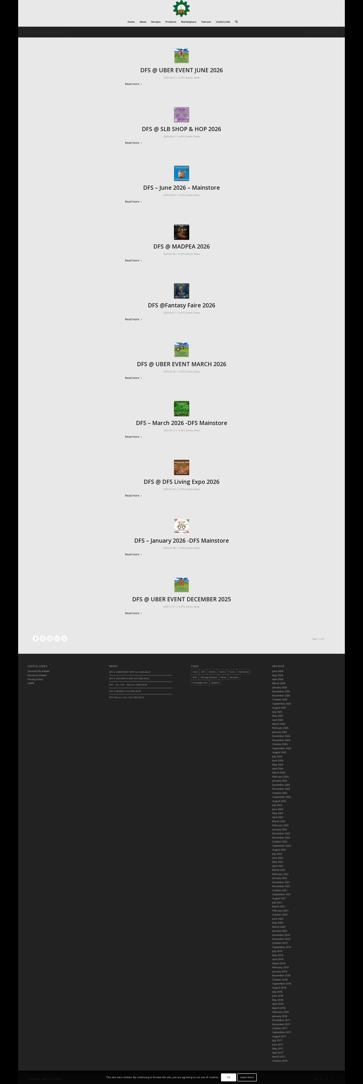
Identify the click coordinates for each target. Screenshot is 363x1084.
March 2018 (278, 1008)
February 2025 (280, 728)
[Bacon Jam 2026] (181, 173)
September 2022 (281, 845)
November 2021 (281, 886)
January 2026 (279, 687)
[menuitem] (131, 21)
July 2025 (277, 711)
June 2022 (277, 857)
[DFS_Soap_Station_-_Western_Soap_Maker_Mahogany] (181, 349)
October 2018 (279, 979)
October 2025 (279, 699)
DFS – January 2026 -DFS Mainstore (181, 540)
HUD (194, 677)
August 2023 (279, 801)
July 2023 (277, 805)
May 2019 (277, 955)
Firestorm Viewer (37, 675)
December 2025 (281, 691)
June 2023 (277, 809)
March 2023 (278, 821)
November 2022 (281, 837)
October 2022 (279, 841)
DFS (183, 77)
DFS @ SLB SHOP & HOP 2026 (181, 129)
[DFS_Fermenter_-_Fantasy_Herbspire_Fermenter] (181, 291)
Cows (195, 671)
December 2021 (281, 882)
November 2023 (281, 788)
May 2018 (277, 1000)
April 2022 (277, 866)
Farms (222, 671)
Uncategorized (199, 682)
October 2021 (279, 890)
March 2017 (278, 1056)
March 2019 (278, 963)
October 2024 (279, 744)
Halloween (243, 671)
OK (228, 1077)
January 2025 (279, 732)
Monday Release (209, 677)
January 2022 (279, 878)
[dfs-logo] (181, 8)
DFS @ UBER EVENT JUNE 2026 (181, 70)
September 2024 (281, 748)
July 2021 (277, 902)
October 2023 (279, 793)
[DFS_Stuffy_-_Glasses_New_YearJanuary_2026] (181, 526)
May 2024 (277, 764)
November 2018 (281, 975)
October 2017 (279, 1028)
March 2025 (278, 724)
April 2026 (277, 679)
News (197, 77)
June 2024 (277, 760)
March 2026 (278, 683)
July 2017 (277, 1040)
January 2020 (279, 930)
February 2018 (280, 1012)
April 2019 (277, 959)
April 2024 (277, 768)
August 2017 (279, 1036)
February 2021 (280, 910)
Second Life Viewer (39, 671)
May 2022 (277, 861)
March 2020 (278, 927)
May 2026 (277, 675)
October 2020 (279, 914)
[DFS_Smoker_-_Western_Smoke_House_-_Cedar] (181, 585)
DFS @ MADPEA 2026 (181, 246)
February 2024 (280, 776)
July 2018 (277, 991)
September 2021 (281, 894)
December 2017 (281, 1020)
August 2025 (279, 707)
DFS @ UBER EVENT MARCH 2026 (181, 364)
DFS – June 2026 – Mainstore (181, 187)
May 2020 (277, 922)
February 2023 (280, 825)
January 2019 (279, 971)
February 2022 (280, 874)
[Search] (235, 21)
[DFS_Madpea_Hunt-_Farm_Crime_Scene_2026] (181, 232)
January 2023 (279, 829)
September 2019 (281, 947)
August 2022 (279, 849)
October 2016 (279, 1060)
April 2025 (277, 720)
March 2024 (278, 772)
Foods (232, 671)
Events (189, 77)
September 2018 (281, 983)
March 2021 (278, 906)
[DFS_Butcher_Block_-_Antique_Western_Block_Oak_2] (181, 56)
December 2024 (281, 736)
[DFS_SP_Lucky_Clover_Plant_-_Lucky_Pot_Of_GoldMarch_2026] (181, 408)
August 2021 (279, 898)
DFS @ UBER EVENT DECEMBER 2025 (181, 599)
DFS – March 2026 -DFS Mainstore (181, 423)
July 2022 (277, 854)
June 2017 (277, 1044)
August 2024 (279, 752)
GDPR (31, 683)
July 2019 (277, 951)
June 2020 (277, 918)
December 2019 (281, 935)
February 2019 (280, 967)
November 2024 (281, 740)
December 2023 (281, 784)
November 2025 (281, 695)
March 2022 (278, 870)
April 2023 (277, 817)
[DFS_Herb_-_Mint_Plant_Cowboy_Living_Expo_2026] (181, 467)
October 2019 (279, 943)
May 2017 (277, 1048)
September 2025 (281, 703)
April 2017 (277, 1052)
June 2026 (277, 671)
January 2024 (279, 780)
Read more (132, 84)
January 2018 (279, 1016)
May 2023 (277, 813)
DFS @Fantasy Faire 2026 (181, 305)
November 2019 (281, 939)
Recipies (234, 677)
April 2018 (277, 1004)
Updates (215, 682)
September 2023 (281, 797)
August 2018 (279, 987)
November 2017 (281, 1024)
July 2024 (277, 756)
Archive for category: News (47, 32)
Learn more (247, 1077)
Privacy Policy (35, 679)
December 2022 (281, 833)
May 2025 (277, 715)
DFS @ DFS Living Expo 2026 (182, 482)
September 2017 (281, 1032)
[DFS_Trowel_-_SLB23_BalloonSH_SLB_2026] (181, 114)
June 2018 (277, 995)
